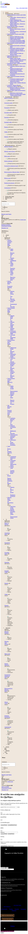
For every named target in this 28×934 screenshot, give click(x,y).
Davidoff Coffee (8, 122)
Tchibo (5, 132)
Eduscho (6, 136)
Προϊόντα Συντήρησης (9, 183)
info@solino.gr (7, 906)
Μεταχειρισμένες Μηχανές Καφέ (11, 172)
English (4, 3)
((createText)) (11, 833)
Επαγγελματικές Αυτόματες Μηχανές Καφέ (16, 72)
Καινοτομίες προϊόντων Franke (17, 48)
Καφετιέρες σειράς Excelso (16, 93)
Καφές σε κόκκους (8, 98)
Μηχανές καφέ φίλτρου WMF (17, 37)
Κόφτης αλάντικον (8, 161)
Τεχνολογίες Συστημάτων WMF (17, 40)
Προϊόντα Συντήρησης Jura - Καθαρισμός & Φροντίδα (16, 69)
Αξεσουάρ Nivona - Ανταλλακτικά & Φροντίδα (13, 303)
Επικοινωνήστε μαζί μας (7, 919)
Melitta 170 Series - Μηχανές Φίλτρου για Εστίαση (16, 61)
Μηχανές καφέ (4, 214)
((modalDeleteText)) (12, 825)
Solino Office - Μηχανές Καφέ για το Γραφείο (12, 253)
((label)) (2, 832)
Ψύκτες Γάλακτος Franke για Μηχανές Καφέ (16, 54)
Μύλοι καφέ (7, 156)
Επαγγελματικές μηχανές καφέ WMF (15, 34)
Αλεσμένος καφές (8, 103)
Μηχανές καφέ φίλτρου (9, 151)
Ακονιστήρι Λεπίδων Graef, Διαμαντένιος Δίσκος (16, 81)
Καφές (9, 214)
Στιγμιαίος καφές (8, 112)
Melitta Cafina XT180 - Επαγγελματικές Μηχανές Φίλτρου (18, 59)
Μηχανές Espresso (8, 146)
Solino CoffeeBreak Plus (15, 20)
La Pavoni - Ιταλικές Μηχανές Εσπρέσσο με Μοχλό (14, 86)
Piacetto (6, 127)
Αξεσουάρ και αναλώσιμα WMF (17, 41)
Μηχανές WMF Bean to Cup (16, 36)
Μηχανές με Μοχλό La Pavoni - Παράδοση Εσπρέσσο (17, 88)
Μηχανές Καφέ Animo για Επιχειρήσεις (16, 90)
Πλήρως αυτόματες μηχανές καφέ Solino (16, 14)
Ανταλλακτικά (7, 187)
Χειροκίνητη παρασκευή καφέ (17, 78)
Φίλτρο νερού (7, 178)
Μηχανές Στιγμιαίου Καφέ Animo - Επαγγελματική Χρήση (17, 95)
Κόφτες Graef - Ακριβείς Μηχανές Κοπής (12, 470)
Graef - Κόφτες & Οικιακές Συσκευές (15, 76)
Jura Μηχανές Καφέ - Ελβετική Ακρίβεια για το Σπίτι (9, 410)
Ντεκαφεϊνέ (7, 107)
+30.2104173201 (17, 905)
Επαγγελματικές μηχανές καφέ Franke (16, 43)
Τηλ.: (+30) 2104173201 (21, 8)
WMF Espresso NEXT (15, 39)
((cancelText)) (4, 825)
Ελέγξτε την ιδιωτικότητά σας (7, 915)
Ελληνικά (8, 4)
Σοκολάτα (6, 117)
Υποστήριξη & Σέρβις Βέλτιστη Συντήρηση (13, 442)
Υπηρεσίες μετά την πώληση (16, 49)
